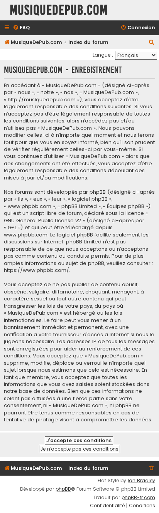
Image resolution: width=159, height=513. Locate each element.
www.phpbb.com (25, 234)
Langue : (103, 55)
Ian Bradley (141, 481)
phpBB (63, 489)
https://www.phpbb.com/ (36, 270)
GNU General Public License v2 (42, 220)
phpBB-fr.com (138, 498)
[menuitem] (21, 28)
